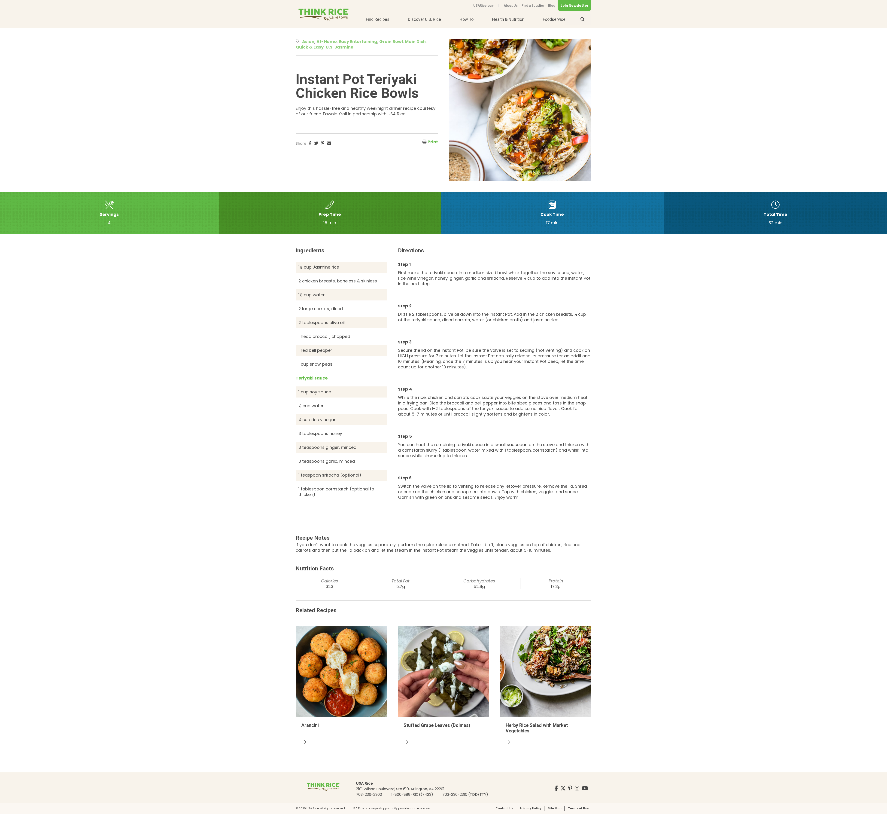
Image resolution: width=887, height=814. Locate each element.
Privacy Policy (530, 808)
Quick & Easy (310, 47)
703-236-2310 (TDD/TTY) (465, 794)
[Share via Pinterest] (322, 143)
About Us (511, 5)
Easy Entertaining (358, 41)
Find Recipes (377, 19)
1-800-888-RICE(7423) (412, 794)
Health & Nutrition (508, 19)
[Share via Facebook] (310, 143)
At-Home (326, 41)
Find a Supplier (533, 5)
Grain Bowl (391, 41)
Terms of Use (578, 808)
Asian (308, 41)
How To (466, 19)
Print (433, 142)
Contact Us (504, 808)
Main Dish (415, 41)
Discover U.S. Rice (424, 19)
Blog (551, 5)
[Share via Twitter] (316, 143)
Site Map (555, 808)
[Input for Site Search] (582, 19)
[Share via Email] (329, 143)
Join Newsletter (574, 5)
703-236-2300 (369, 794)
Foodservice (554, 19)
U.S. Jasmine (339, 47)
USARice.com (483, 5)
